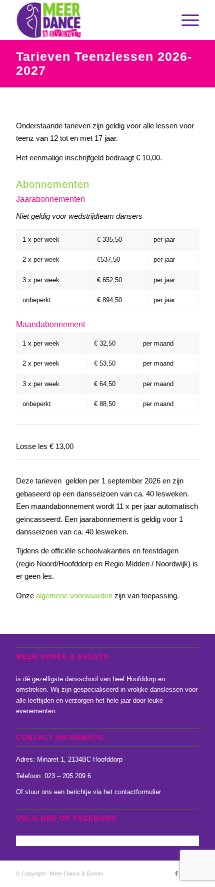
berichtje (78, 792)
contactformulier (137, 792)
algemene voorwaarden (74, 595)
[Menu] (185, 20)
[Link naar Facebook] (176, 873)
